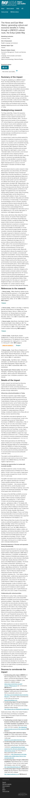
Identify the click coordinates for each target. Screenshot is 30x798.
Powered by (23, 793)
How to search (10, 8)
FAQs (17, 8)
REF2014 (13, 3)
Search (4, 782)
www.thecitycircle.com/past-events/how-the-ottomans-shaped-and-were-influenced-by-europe (15, 748)
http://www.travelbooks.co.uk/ (11, 774)
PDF (5, 67)
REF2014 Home (14, 12)
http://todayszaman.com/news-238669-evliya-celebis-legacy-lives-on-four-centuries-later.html (15, 756)
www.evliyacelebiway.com (10, 700)
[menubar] (15, 10)
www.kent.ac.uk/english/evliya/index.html (14, 740)
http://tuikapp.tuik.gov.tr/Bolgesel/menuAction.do (16, 709)
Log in (27, 16)
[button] (16, 70)
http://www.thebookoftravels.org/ (12, 767)
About (2, 8)
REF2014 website (6, 784)
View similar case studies (8, 71)
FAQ (3, 788)
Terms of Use (4, 12)
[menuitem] (2, 8)
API (22, 8)
